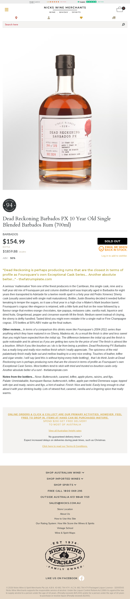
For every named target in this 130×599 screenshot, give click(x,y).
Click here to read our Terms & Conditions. (65, 446)
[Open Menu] (13, 9)
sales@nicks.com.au (65, 503)
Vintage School (65, 528)
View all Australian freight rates (65, 430)
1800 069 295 (72, 490)
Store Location (65, 509)
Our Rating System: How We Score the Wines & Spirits (65, 523)
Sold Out (112, 241)
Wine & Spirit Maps (65, 532)
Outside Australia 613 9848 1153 (64, 496)
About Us (65, 514)
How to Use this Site (65, 518)
